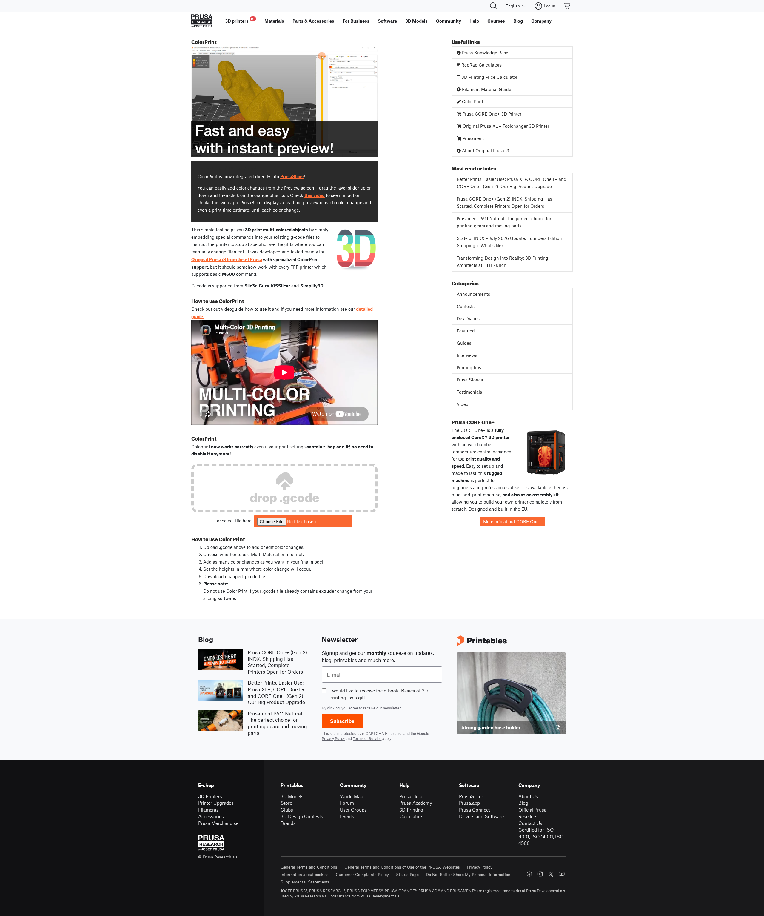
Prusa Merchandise (218, 823)
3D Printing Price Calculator (488, 77)
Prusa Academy (415, 803)
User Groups (353, 809)
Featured (466, 330)
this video (314, 195)
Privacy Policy (333, 738)
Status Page (407, 874)
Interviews (467, 355)
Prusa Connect (474, 809)
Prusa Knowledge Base (484, 52)
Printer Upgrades (216, 803)
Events (347, 816)
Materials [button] (274, 21)
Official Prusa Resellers (532, 813)
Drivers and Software (481, 816)
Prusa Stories (470, 379)
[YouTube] (561, 874)
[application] (284, 101)
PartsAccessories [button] (313, 21)
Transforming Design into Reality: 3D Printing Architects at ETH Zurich (502, 261)
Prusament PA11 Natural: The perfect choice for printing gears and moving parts (504, 222)
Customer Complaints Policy (362, 874)
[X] (551, 874)
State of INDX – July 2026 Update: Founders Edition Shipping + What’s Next (509, 241)
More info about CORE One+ (512, 521)
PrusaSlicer (292, 176)
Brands (288, 823)
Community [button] (448, 21)
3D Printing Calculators (411, 813)
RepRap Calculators (481, 64)
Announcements (473, 294)
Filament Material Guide (486, 89)
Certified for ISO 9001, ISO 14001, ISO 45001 (540, 836)
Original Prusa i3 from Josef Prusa (226, 258)
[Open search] (494, 6)
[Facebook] (529, 874)
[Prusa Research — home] (202, 21)
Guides (464, 343)
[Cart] (567, 6)
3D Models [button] (416, 21)
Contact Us (530, 823)
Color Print (472, 101)
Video (462, 404)
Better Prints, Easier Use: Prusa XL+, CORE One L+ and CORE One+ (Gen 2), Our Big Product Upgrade (511, 182)
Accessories (211, 816)
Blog (523, 803)
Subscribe (342, 721)
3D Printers (210, 796)
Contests (466, 306)
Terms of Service (367, 738)
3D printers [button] (240, 20)
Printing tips (469, 367)
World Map (351, 796)
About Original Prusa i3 (485, 150)
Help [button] (474, 21)
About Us (528, 796)
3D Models (292, 796)
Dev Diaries (468, 318)
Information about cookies (305, 874)
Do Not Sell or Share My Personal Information (468, 874)
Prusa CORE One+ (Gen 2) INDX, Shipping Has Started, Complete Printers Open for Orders (504, 202)
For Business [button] (356, 21)
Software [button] (387, 21)
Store (286, 803)
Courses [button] (496, 21)
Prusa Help (410, 796)
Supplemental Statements (305, 881)
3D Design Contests (302, 816)
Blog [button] (518, 21)
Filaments (208, 809)
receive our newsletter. (382, 708)
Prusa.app (469, 803)
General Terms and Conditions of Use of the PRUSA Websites (402, 866)
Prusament (472, 138)
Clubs (287, 809)
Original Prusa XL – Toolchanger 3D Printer (505, 126)
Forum (347, 803)
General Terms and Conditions (309, 866)
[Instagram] (540, 874)
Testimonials (469, 392)
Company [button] (541, 21)
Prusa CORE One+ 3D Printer (491, 113)
